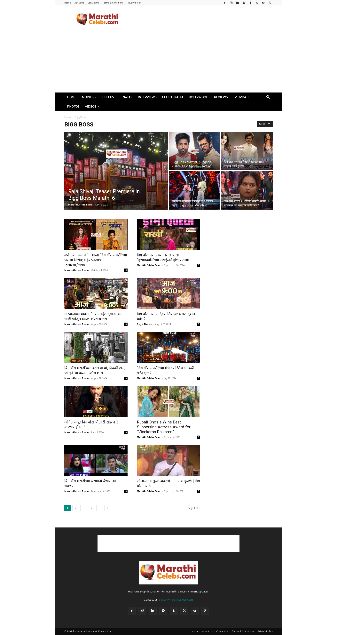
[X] (257, 2)
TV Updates (242, 97)
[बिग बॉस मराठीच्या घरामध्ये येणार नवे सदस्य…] (96, 460)
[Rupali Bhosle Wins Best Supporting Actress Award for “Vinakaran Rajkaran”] (168, 401)
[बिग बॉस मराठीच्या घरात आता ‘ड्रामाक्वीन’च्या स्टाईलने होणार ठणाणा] (168, 234)
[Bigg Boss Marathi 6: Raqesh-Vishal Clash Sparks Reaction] (194, 151)
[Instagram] (231, 2)
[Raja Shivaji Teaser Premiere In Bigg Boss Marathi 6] (116, 177)
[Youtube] (263, 2)
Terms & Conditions (112, 2)
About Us (79, 2)
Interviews (147, 97)
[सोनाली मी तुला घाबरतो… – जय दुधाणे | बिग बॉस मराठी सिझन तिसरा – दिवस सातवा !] (168, 460)
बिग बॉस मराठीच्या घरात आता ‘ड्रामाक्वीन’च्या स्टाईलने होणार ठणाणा (164, 257)
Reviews (221, 97)
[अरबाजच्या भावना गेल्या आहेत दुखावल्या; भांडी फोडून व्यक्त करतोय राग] (96, 293)
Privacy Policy (134, 2)
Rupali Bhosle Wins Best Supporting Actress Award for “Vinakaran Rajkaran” (164, 427)
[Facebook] (225, 2)
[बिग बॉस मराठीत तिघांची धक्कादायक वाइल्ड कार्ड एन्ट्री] (247, 151)
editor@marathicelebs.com (176, 599)
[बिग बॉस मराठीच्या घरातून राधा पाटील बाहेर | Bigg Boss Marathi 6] (194, 190)
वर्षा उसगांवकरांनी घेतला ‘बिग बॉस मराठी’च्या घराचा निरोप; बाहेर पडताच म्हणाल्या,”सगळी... (95, 260)
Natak (127, 97)
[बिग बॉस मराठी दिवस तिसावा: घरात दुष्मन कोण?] (168, 293)
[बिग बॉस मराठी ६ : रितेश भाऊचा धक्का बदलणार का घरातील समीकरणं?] (247, 190)
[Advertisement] (202, 19)
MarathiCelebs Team (80, 204)
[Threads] (270, 2)
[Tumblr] (250, 2)
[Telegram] (244, 2)
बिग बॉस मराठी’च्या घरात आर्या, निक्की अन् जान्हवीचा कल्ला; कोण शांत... (94, 370)
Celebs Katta (172, 97)
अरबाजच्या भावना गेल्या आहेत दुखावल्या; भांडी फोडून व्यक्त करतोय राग (92, 316)
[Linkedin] (237, 2)
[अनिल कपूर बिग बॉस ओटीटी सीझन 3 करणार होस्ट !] (96, 401)
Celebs (108, 97)
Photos (73, 106)
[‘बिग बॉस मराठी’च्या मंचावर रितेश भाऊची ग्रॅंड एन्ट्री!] (168, 347)
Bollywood (198, 97)
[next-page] (107, 508)
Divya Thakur (144, 324)
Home (67, 2)
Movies (88, 97)
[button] (268, 97)
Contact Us (93, 2)
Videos (90, 106)
